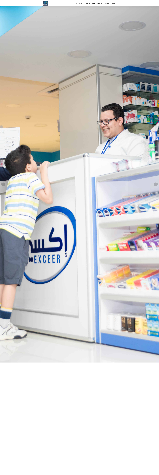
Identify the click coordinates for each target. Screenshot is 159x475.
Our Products (87, 3)
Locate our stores (110, 3)
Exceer (93, 3)
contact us (100, 3)
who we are (79, 3)
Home (73, 3)
